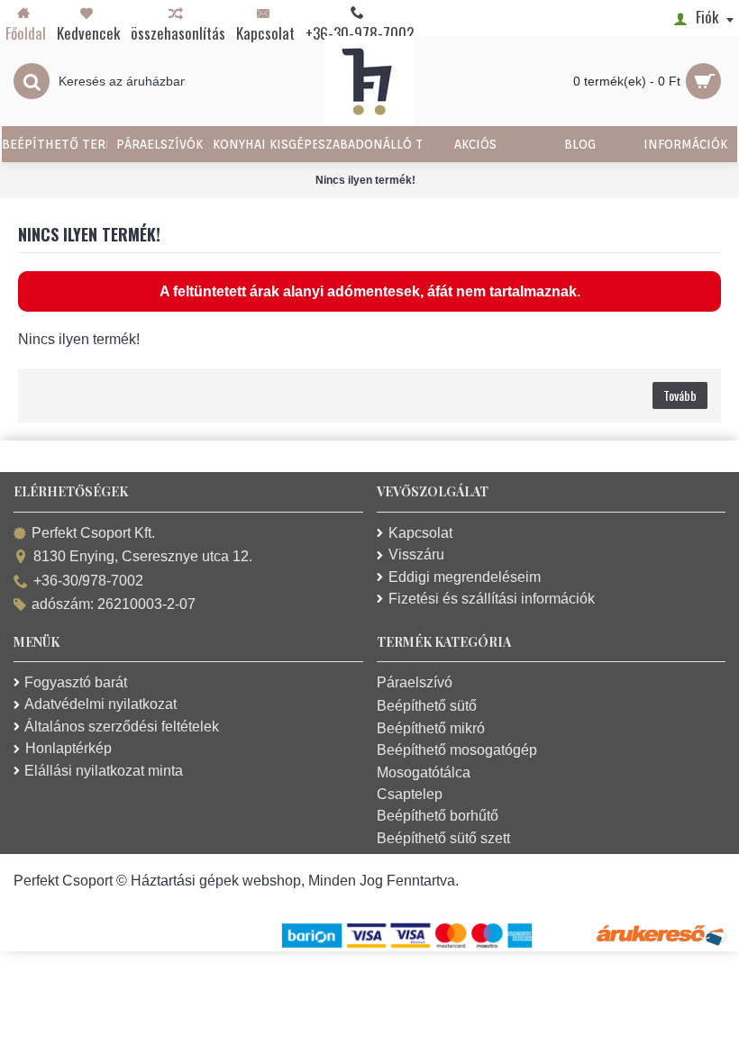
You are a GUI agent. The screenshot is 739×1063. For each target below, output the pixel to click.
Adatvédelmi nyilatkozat (100, 704)
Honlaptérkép (68, 748)
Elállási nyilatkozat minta (103, 770)
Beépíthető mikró (431, 728)
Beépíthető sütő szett (443, 838)
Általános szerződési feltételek (121, 726)
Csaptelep (409, 794)
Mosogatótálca (423, 772)
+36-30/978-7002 (88, 580)
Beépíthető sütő (427, 705)
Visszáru (416, 554)
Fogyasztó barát (75, 682)
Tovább (680, 395)
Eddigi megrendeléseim (464, 577)
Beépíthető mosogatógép (457, 750)
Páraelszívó (414, 682)
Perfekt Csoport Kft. (93, 533)
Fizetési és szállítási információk (491, 598)
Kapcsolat (420, 533)
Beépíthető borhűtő (437, 815)
